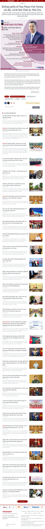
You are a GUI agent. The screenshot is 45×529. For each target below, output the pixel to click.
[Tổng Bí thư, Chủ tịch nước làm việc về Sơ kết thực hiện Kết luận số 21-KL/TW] (36, 429)
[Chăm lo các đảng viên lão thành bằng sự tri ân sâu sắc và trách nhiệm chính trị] (36, 493)
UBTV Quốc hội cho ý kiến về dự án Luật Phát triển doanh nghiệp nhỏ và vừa (15, 129)
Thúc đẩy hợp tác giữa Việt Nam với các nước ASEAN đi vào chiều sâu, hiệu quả (14, 310)
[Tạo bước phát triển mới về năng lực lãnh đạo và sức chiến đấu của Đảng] (36, 199)
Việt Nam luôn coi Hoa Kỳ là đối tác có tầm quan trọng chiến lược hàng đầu (15, 389)
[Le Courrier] (38, 507)
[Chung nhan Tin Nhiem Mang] (11, 525)
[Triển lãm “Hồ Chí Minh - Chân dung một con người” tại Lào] (36, 174)
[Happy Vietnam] (13, 507)
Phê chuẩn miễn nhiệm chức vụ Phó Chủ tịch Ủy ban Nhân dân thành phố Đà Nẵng (14, 297)
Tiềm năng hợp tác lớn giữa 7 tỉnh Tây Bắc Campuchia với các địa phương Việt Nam (13, 337)
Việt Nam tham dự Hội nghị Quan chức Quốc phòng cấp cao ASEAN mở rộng (14, 376)
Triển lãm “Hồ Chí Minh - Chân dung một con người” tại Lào (14, 172)
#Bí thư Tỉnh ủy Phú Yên (9, 98)
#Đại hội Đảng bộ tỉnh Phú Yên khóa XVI (17, 96)
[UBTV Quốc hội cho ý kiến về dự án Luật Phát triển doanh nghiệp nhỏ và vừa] (36, 131)
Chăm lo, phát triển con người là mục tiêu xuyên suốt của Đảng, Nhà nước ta (13, 184)
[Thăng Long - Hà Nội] (37, 1)
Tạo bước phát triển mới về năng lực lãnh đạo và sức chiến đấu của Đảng (14, 197)
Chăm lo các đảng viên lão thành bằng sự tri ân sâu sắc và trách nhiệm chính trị (14, 490)
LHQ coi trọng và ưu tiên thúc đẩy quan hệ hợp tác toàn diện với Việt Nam (15, 247)
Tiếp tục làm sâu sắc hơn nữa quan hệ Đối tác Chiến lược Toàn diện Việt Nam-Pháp (14, 414)
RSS (35, 511)
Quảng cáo (35, 513)
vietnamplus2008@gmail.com (29, 522)
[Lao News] (4, 507)
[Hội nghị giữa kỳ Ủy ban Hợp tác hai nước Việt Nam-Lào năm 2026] (36, 455)
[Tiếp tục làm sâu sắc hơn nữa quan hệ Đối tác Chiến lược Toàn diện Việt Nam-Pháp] (36, 416)
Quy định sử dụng (30, 511)
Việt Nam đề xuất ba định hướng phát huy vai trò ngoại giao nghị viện (14, 209)
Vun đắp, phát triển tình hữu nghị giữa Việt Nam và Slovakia (14, 260)
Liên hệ (39, 513)
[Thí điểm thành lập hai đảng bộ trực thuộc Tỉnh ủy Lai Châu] (36, 237)
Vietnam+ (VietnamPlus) (11, 1)
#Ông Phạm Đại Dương (31, 96)
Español (28, 0)
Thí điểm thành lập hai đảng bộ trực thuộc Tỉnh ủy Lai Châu (15, 234)
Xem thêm (22, 501)
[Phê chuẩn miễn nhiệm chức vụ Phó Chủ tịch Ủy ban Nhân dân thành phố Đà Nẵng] (36, 300)
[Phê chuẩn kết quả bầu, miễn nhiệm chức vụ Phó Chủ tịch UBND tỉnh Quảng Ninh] (36, 224)
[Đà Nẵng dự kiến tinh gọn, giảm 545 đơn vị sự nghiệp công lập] (36, 119)
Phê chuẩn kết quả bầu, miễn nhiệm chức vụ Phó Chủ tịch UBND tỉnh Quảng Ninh (14, 222)
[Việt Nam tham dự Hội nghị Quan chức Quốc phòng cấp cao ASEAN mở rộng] (36, 379)
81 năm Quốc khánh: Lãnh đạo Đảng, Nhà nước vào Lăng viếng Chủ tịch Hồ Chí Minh (14, 159)
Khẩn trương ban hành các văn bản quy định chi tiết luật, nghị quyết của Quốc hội (15, 272)
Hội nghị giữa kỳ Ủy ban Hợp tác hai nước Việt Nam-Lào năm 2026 (14, 453)
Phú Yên (24, 98)
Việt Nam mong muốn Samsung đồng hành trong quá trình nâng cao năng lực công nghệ (14, 349)
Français (25, 0)
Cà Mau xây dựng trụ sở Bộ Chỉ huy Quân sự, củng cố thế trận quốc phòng (14, 401)
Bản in (2, 27)
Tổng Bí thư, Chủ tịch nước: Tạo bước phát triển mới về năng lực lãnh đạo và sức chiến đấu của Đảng (15, 363)
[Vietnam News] (30, 507)
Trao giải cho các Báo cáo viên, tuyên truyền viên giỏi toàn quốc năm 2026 (14, 478)
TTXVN (26, 513)
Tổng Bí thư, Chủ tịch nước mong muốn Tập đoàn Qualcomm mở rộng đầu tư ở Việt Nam (14, 465)
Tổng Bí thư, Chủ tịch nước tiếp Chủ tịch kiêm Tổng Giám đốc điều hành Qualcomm (14, 440)
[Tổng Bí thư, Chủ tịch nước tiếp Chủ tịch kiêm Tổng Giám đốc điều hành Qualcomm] (36, 443)
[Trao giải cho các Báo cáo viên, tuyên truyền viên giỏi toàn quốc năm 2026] (36, 480)
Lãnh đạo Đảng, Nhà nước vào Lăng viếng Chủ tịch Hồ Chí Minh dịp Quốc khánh (14, 144)
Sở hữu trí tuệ (23, 511)
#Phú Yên (6, 96)
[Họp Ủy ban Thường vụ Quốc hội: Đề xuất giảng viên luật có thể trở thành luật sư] (36, 287)
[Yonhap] (21, 507)
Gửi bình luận (36, 107)
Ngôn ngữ (42, 511)
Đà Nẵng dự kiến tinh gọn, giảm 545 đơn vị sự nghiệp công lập (14, 116)
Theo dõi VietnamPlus (30, 103)
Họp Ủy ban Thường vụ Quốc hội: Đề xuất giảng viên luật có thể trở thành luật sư (15, 285)
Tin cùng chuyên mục (10, 113)
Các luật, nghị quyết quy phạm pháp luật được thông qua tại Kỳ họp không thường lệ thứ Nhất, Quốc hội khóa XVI (14, 323)
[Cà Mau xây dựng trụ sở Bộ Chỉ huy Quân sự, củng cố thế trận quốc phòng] (36, 404)
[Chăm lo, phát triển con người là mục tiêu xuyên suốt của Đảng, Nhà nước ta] (36, 187)
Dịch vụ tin (30, 513)
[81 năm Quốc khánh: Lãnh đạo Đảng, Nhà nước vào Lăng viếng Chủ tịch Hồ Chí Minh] (36, 162)
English (22, 0)
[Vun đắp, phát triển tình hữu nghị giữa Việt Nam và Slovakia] (36, 262)
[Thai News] (7, 507)
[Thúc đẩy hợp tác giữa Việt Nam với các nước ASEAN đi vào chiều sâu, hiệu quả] (36, 312)
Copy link (2, 29)
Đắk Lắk (18, 98)
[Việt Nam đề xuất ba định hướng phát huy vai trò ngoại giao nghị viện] (36, 212)
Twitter (2, 24)
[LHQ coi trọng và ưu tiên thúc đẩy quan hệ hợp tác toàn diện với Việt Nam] (36, 250)
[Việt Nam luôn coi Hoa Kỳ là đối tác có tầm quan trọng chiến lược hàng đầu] (36, 391)
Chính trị (22, 3)
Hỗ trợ (38, 511)
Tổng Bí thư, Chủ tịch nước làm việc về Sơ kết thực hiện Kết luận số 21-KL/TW (14, 426)
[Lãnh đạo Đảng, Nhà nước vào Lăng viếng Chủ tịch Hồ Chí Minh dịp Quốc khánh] (36, 146)
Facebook (2, 21)
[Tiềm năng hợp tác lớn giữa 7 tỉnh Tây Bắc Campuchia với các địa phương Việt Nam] (36, 339)
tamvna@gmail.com (24, 519)
